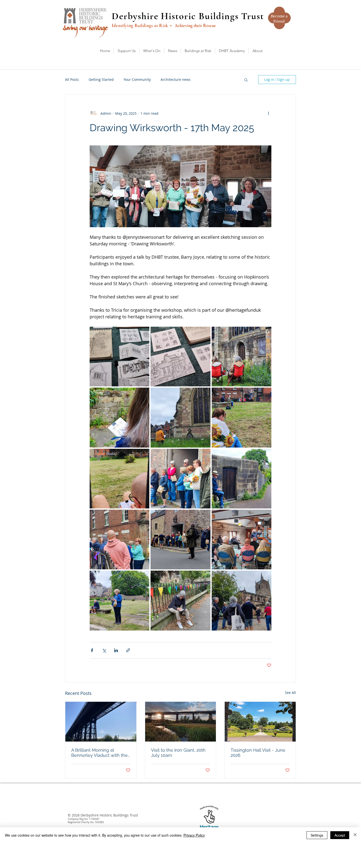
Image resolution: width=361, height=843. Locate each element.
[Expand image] (119, 356)
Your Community (137, 79)
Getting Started (101, 79)
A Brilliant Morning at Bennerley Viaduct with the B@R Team (99, 752)
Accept (339, 835)
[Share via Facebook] (92, 650)
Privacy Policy (194, 835)
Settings (317, 835)
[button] (246, 80)
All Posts (72, 79)
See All (290, 692)
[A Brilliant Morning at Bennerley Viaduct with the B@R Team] (100, 722)
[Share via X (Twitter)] (104, 650)
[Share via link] (128, 650)
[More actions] (268, 113)
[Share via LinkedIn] (116, 650)
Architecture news (176, 79)
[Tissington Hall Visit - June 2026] (260, 722)
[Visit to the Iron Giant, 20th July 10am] (180, 722)
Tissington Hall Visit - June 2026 (258, 752)
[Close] (355, 835)
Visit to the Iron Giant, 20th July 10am (178, 752)
